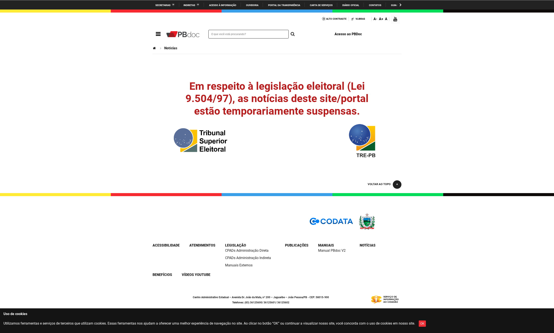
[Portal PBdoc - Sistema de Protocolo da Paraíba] (182, 34)
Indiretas (189, 5)
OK (422, 323)
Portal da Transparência (284, 5)
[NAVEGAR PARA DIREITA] (400, 4)
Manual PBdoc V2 (332, 250)
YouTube (395, 19)
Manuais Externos (239, 265)
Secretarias (163, 5)
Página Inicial (155, 48)
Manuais (326, 245)
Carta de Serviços (321, 5)
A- (375, 19)
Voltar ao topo (379, 184)
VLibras (360, 19)
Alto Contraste (336, 19)
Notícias (367, 245)
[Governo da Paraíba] (379, 229)
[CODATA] (331, 223)
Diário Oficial (350, 5)
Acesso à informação (222, 5)
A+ (381, 19)
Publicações (296, 245)
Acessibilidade (166, 245)
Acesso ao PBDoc (348, 34)
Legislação (235, 245)
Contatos (375, 5)
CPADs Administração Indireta (248, 258)
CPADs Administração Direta (247, 250)
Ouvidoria (252, 5)
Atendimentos (202, 245)
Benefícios (162, 275)
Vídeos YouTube (196, 275)
